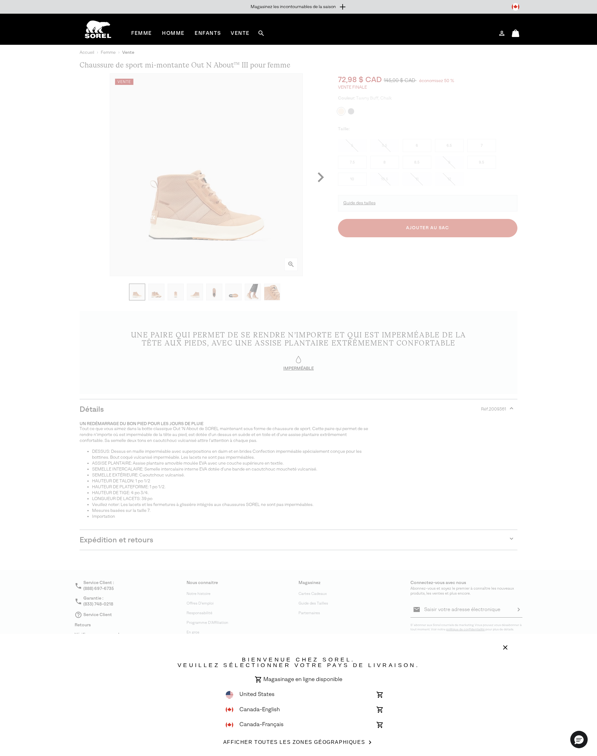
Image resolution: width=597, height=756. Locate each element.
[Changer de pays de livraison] (515, 7)
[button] (579, 739)
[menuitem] (141, 33)
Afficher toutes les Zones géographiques (294, 742)
